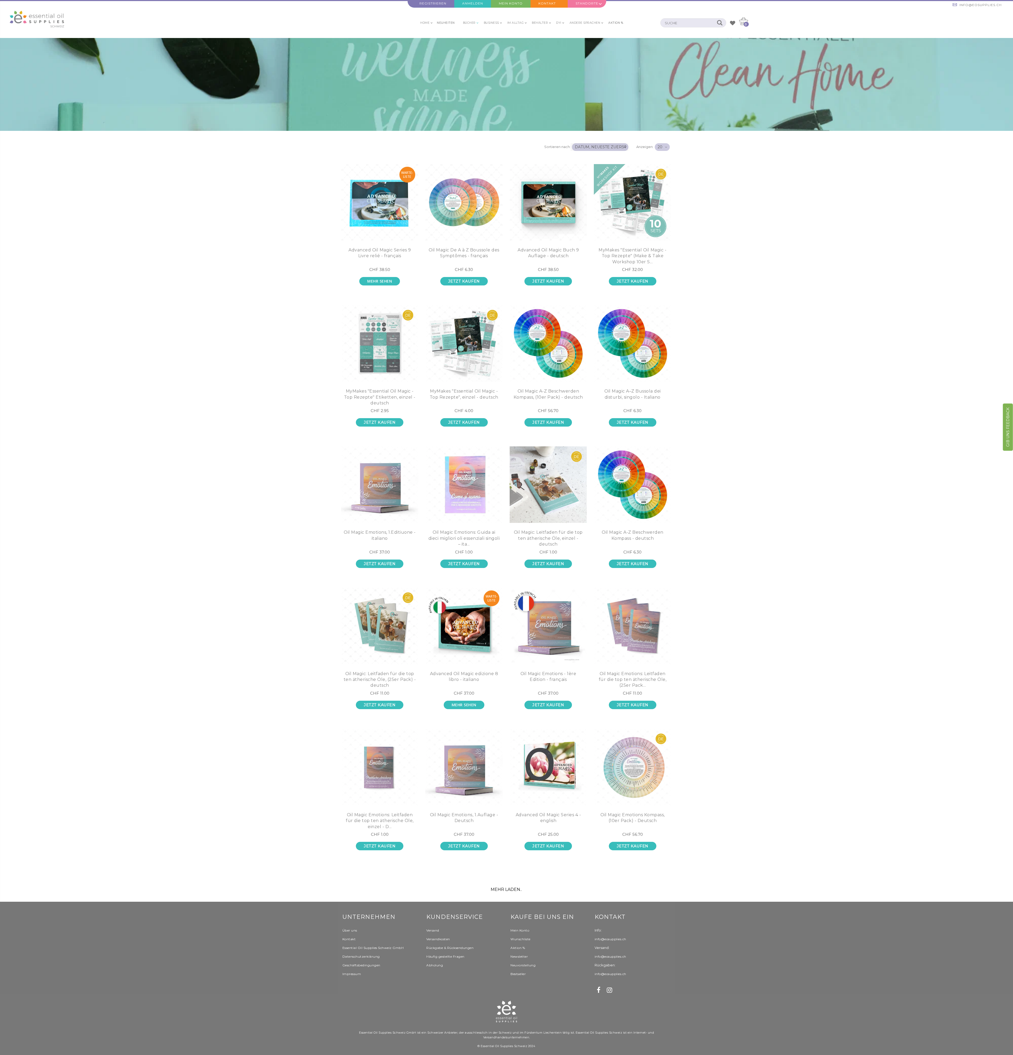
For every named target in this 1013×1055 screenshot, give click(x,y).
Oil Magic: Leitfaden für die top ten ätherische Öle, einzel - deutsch (548, 538)
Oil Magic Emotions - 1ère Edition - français (548, 676)
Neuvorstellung (523, 965)
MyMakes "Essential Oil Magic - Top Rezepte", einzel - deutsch (464, 394)
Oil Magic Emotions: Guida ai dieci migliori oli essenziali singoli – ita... (464, 538)
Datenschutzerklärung (361, 956)
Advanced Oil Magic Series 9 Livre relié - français (379, 252)
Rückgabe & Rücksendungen (450, 948)
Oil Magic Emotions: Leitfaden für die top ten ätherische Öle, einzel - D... (380, 820)
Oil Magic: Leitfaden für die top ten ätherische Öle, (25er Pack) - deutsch (380, 679)
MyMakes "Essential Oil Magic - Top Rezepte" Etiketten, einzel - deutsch (379, 397)
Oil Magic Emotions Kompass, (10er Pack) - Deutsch (632, 817)
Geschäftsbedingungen (361, 965)
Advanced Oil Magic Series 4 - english (548, 817)
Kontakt (547, 3)
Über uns (349, 930)
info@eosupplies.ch (980, 5)
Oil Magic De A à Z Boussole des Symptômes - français (464, 252)
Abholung (434, 965)
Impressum (351, 974)
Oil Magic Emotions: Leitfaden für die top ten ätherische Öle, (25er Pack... (633, 679)
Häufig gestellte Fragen (445, 956)
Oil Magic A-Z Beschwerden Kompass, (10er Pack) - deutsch (548, 394)
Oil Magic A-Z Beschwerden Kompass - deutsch (632, 535)
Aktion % (517, 948)
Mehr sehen (379, 281)
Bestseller (518, 974)
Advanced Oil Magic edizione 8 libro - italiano (464, 676)
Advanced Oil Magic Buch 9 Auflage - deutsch (548, 252)
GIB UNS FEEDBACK (1008, 427)
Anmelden (472, 3)
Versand (432, 930)
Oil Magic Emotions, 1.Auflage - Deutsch (464, 817)
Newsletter (519, 956)
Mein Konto (511, 3)
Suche (719, 22)
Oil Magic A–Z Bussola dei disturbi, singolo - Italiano (632, 394)
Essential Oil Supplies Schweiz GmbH (373, 948)
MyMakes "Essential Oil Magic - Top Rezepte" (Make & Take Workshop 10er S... (632, 255)
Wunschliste (520, 939)
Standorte (587, 3)
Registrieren (432, 3)
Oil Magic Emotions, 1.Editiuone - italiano (380, 535)
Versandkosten (438, 939)
